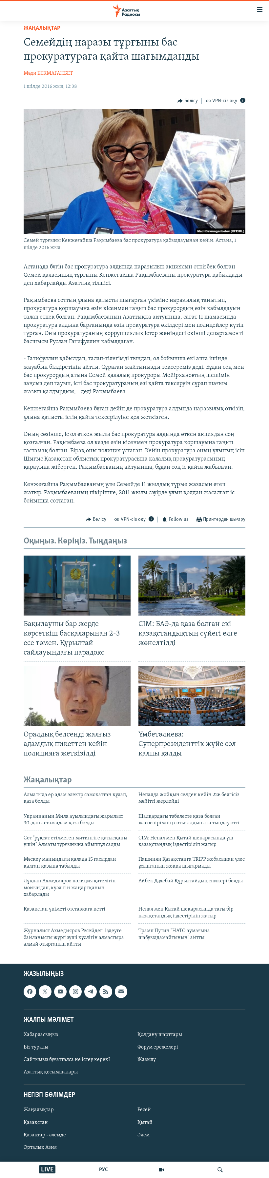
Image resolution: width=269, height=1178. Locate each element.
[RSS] (105, 992)
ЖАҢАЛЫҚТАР (42, 28)
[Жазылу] (121, 992)
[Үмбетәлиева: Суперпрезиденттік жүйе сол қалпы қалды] (191, 696)
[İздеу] (220, 1170)
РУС (103, 1169)
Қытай (145, 1122)
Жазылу (146, 1059)
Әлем (143, 1135)
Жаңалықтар (39, 1110)
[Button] (187, 101)
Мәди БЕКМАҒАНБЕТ (48, 73)
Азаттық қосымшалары (51, 1072)
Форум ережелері (157, 1047)
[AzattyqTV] (161, 1170)
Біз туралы (36, 1047)
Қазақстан (36, 1122)
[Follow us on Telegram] (90, 992)
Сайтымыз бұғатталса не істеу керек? (67, 1059)
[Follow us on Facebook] (30, 992)
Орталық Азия (40, 1147)
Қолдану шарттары (159, 1034)
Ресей (144, 1110)
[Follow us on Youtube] (60, 992)
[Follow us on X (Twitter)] (45, 992)
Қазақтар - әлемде (45, 1135)
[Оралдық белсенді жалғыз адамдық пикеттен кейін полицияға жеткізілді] (77, 696)
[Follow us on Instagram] (75, 992)
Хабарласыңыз (41, 1034)
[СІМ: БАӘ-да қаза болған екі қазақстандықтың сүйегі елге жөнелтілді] (191, 586)
